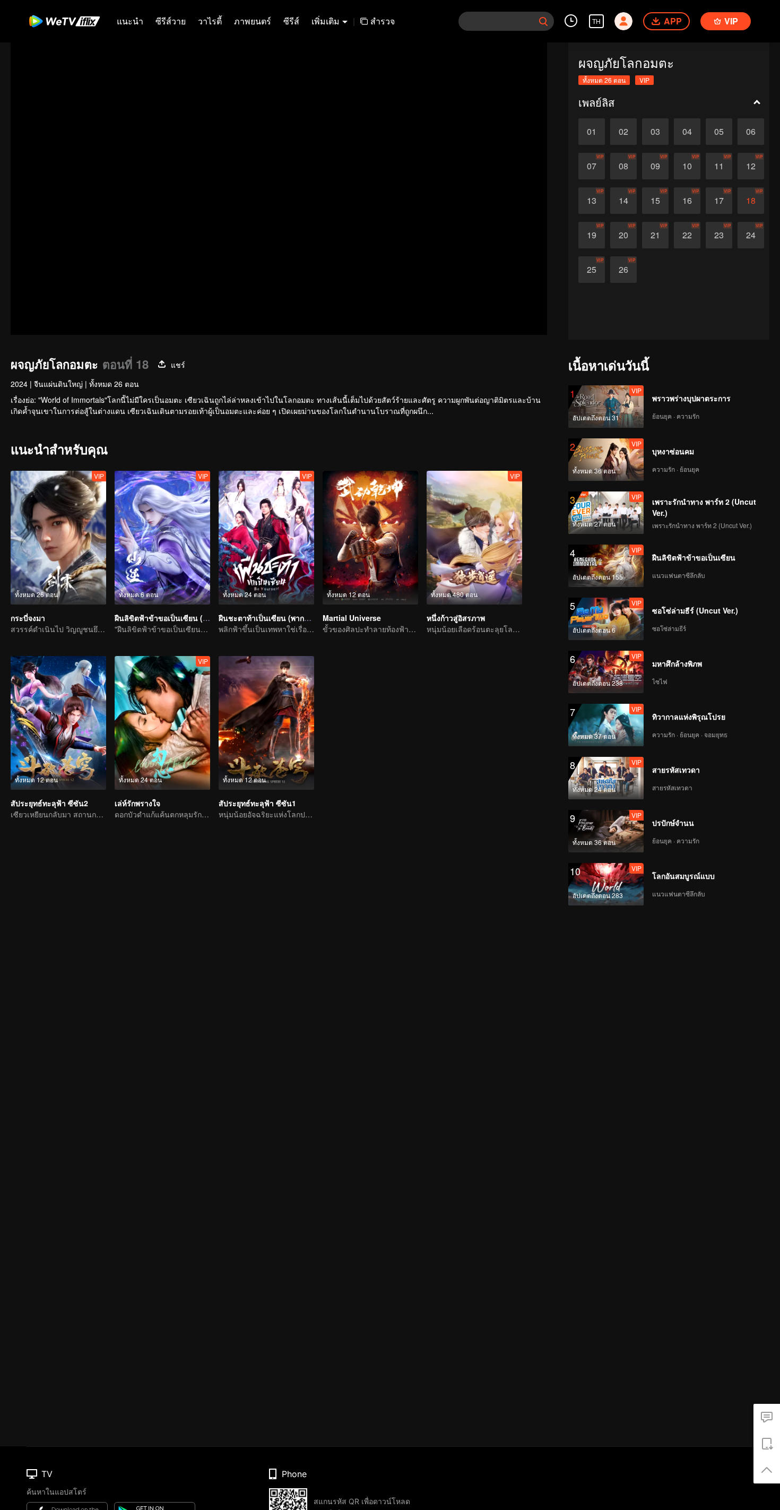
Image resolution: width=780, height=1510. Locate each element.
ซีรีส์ (291, 21)
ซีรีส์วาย (170, 21)
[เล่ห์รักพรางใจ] (162, 723)
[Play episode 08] (623, 166)
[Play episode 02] (623, 131)
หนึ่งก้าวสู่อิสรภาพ (456, 617)
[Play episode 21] (655, 235)
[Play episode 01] (591, 131)
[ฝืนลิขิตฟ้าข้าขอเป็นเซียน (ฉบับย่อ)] (162, 538)
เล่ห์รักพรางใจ (137, 803)
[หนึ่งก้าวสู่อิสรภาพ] (474, 538)
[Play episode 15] (655, 200)
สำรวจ (382, 21)
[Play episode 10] (687, 166)
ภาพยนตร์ (252, 21)
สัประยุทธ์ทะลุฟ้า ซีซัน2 (49, 803)
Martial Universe (352, 617)
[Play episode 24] (751, 235)
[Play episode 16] (687, 200)
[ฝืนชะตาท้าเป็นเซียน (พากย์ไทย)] (266, 538)
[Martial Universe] (370, 538)
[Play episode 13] (591, 200)
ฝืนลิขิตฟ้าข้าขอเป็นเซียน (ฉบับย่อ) (172, 617)
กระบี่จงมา (28, 617)
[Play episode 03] (655, 131)
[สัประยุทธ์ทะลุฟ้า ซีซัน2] (58, 723)
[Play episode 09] (655, 166)
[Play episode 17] (719, 200)
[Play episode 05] (719, 131)
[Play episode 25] (591, 269)
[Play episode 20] (623, 235)
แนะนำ (130, 21)
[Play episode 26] (623, 269)
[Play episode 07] (591, 166)
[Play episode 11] (719, 166)
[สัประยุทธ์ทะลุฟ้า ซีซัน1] (266, 723)
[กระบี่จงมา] (58, 538)
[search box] (543, 21)
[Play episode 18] (751, 200)
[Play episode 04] (687, 131)
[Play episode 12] (751, 166)
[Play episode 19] (591, 235)
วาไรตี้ (210, 21)
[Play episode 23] (719, 235)
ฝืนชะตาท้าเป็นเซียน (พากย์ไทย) (271, 617)
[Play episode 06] (751, 131)
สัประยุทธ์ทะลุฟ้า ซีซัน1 (257, 803)
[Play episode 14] (623, 200)
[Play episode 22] (687, 235)
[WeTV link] (65, 21)
